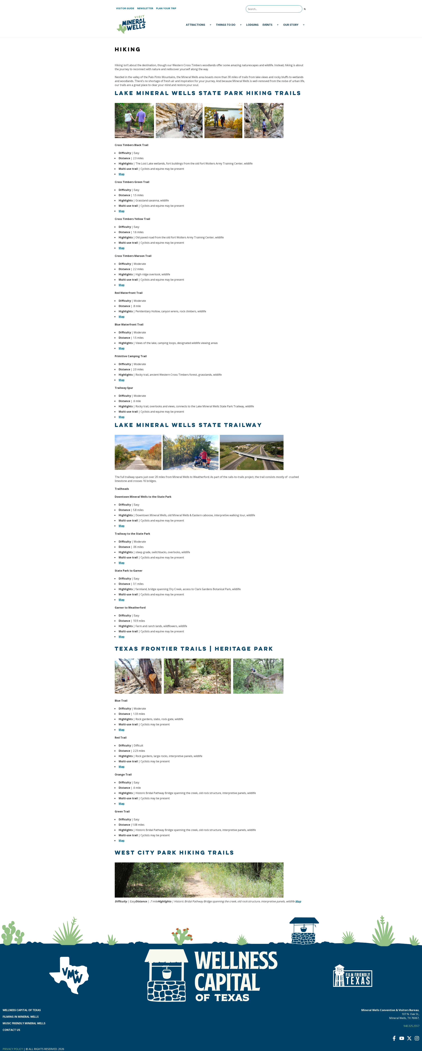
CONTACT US (11, 1030)
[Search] (304, 9)
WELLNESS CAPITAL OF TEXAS (22, 1010)
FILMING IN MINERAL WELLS (21, 1017)
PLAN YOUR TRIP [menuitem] (166, 8)
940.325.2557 (411, 1026)
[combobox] (274, 9)
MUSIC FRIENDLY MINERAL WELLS (24, 1023)
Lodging (252, 25)
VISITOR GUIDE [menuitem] (125, 8)
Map (121, 174)
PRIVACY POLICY (13, 1049)
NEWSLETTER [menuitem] (145, 8)
